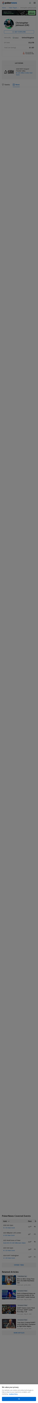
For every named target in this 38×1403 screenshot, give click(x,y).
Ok (19, 1399)
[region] (19, 1393)
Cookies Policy (13, 1394)
